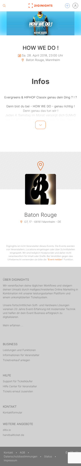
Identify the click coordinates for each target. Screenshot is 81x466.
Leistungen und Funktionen (19, 350)
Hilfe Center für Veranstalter (20, 386)
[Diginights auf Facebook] (65, 452)
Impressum (10, 460)
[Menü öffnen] (67, 5)
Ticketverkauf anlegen (16, 360)
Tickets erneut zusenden (18, 391)
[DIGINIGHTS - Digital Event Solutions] (41, 5)
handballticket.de (13, 434)
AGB (23, 452)
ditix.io (7, 429)
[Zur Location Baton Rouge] (40, 189)
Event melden (55, 259)
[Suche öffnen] (4, 5)
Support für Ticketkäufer (18, 381)
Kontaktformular (12, 412)
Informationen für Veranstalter (21, 355)
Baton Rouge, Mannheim (42, 60)
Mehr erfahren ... (13, 325)
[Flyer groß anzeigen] (40, 23)
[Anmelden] (75, 5)
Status (48, 456)
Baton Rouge (40, 214)
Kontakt (9, 452)
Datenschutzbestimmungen (21, 456)
